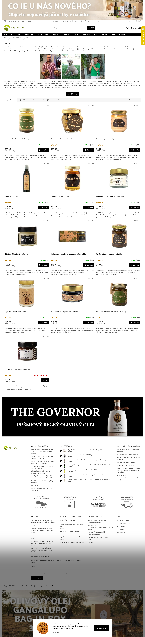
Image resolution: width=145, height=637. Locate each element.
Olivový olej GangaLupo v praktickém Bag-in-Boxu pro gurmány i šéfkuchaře (42, 543)
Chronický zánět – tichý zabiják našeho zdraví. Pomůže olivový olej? (42, 462)
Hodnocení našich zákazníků (96, 532)
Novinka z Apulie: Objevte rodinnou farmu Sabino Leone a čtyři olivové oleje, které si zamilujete (43, 522)
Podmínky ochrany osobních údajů (98, 537)
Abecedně (56, 100)
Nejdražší (32, 100)
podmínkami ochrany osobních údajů (60, 574)
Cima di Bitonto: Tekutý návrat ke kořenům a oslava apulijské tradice (41, 549)
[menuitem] (5, 34)
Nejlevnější (22, 100)
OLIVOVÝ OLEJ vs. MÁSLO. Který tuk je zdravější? (42, 482)
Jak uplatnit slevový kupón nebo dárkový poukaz (100, 529)
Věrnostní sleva (92, 525)
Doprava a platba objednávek (61, 21)
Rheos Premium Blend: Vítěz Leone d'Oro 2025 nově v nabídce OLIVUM (43, 536)
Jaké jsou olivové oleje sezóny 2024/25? (129, 462)
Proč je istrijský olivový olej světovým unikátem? (128, 451)
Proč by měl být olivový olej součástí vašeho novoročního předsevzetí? (42, 477)
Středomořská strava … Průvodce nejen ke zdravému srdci (43, 467)
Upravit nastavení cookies (59, 586)
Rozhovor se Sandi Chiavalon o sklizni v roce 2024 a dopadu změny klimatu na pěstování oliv (128, 470)
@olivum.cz (123, 526)
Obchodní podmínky (94, 535)
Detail (45, 380)
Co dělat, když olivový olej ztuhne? (127, 465)
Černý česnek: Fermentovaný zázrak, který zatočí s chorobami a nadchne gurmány (42, 452)
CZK (130, 21)
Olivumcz (122, 529)
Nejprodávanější (44, 100)
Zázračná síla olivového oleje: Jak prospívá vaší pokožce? (41, 472)
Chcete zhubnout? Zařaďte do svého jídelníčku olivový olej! (42, 457)
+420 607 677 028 (125, 524)
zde (72, 628)
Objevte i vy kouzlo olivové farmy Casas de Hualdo (129, 458)
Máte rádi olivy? (36, 486)
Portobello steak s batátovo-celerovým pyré (71, 526)
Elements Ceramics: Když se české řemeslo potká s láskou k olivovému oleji (43, 529)
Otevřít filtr (72, 94)
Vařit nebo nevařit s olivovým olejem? (128, 455)
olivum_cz (123, 532)
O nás (90, 540)
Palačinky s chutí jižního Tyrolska (69, 531)
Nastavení (56, 632)
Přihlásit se (37, 578)
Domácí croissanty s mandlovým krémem (72, 542)
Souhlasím (102, 628)
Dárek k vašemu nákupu (82, 21)
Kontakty (91, 542)
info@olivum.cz (124, 521)
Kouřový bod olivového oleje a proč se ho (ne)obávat (42, 490)
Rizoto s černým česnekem (68, 520)
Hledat (91, 28)
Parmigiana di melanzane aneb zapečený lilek (72, 537)
